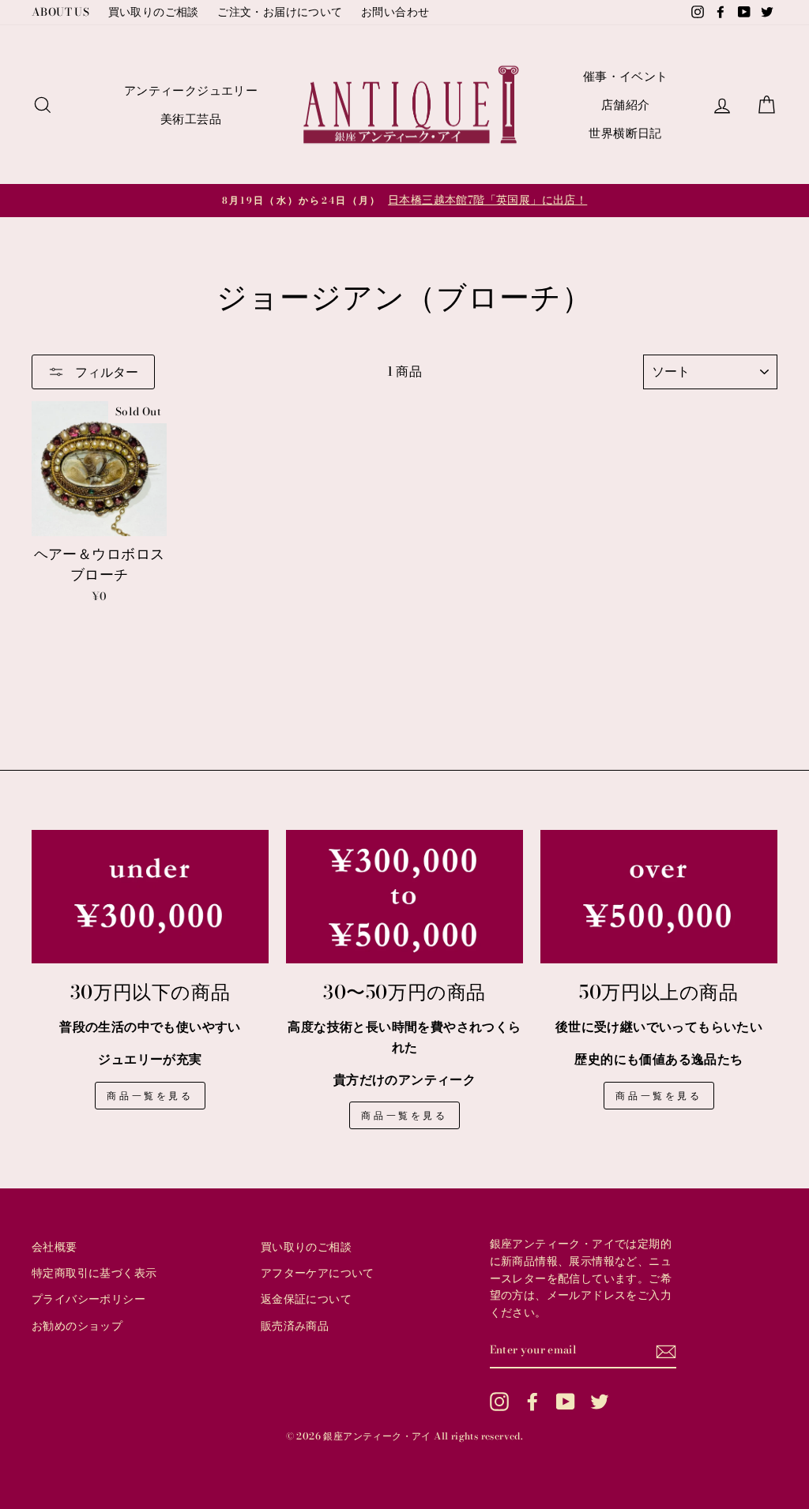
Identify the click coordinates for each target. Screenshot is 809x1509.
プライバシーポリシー (88, 1299)
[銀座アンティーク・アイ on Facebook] (532, 1401)
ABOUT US (60, 12)
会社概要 (54, 1247)
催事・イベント (625, 76)
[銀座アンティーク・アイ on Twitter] (599, 1401)
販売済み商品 (295, 1326)
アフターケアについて (317, 1273)
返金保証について (306, 1299)
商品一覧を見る (150, 1095)
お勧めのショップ (77, 1326)
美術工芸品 (190, 119)
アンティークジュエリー (191, 90)
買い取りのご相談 (153, 12)
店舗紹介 (625, 105)
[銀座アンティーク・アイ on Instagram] (499, 1401)
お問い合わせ (395, 12)
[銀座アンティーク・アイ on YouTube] (565, 1401)
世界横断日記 (625, 133)
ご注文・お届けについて (279, 12)
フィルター (105, 371)
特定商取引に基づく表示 (94, 1273)
